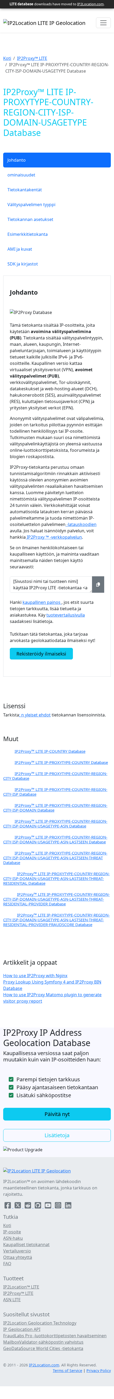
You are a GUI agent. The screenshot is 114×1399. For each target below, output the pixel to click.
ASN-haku (13, 1238)
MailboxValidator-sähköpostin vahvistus (43, 1342)
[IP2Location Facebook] (8, 1206)
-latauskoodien (81, 524)
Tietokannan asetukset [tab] (30, 219)
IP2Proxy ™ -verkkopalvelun (54, 537)
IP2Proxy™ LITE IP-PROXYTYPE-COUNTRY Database (61, 762)
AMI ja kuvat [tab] (19, 249)
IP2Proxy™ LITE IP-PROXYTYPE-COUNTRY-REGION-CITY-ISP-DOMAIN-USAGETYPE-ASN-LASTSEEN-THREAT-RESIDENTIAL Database (56, 878)
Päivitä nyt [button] (57, 1114)
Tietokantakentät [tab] (24, 190)
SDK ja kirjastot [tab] (22, 264)
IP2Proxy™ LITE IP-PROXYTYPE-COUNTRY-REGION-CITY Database (55, 776)
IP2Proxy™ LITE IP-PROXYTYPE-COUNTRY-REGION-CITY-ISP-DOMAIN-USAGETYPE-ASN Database (55, 823)
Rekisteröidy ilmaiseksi (41, 653)
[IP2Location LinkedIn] (68, 1206)
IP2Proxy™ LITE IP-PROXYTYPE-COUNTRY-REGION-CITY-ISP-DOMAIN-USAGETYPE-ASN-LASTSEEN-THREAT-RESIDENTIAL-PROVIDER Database (56, 899)
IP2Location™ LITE (21, 1287)
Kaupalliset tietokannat (26, 1244)
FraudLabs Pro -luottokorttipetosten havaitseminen (55, 1336)
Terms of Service (67, 1370)
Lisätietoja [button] (57, 1135)
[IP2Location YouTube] (48, 1206)
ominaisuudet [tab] (21, 175)
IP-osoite (12, 1232)
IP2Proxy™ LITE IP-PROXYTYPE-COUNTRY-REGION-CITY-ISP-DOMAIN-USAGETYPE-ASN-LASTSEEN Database (55, 839)
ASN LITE (12, 1300)
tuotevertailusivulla (65, 615)
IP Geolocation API (21, 1329)
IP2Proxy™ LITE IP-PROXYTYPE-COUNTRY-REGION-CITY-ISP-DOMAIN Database (55, 808)
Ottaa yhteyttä (17, 1257)
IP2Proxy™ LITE (32, 58)
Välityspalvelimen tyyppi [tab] (31, 204)
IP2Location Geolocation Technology (39, 1323)
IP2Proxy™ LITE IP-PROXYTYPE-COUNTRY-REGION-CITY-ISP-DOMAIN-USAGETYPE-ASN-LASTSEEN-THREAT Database (55, 857)
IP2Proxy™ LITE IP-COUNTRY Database (50, 751)
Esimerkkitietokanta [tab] (27, 234)
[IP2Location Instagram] (59, 1206)
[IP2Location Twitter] (18, 1206)
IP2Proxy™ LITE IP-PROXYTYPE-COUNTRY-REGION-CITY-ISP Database (55, 792)
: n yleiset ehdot (35, 715)
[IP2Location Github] (38, 1206)
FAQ (7, 1264)
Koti (7, 58)
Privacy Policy (98, 1370)
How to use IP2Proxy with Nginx (35, 976)
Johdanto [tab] (16, 160)
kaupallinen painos (42, 602)
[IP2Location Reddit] (28, 1206)
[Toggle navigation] (103, 22)
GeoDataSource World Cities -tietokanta (43, 1348)
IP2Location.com (90, 4)
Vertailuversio (17, 1251)
